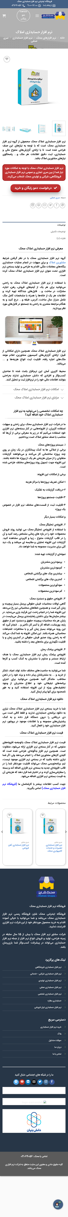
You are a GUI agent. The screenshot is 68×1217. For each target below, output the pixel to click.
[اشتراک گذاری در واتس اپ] (62, 205)
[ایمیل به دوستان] (44, 205)
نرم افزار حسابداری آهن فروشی (18, 847)
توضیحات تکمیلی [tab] (58, 232)
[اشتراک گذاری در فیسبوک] (56, 205)
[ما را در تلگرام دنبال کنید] (16, 1082)
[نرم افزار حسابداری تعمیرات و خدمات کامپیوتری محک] (50, 826)
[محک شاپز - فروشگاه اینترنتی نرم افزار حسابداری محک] (54, 16)
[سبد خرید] (4, 15)
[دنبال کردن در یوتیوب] (22, 1082)
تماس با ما (57, 1054)
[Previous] (60, 86)
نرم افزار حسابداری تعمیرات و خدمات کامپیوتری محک (54, 848)
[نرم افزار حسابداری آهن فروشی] (17, 826)
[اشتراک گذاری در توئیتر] (50, 205)
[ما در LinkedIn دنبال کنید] (28, 1082)
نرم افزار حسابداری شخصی (49, 994)
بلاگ (59, 1034)
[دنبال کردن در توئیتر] (40, 1082)
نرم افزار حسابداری (22, 38)
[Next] (5, 86)
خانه (62, 38)
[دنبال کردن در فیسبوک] (52, 1082)
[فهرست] (37, 16)
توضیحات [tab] (61, 225)
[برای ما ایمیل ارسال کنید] (34, 1082)
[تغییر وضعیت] (62, 390)
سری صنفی (55, 198)
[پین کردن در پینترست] (38, 205)
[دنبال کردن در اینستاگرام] (46, 1082)
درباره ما (57, 1047)
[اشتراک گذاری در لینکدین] (32, 205)
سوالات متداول (55, 1040)
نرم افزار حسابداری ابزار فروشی (47, 1007)
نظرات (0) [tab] (61, 238)
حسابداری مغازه (54, 1001)
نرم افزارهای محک (46, 38)
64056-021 (27, 1156)
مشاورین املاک (57, 262)
